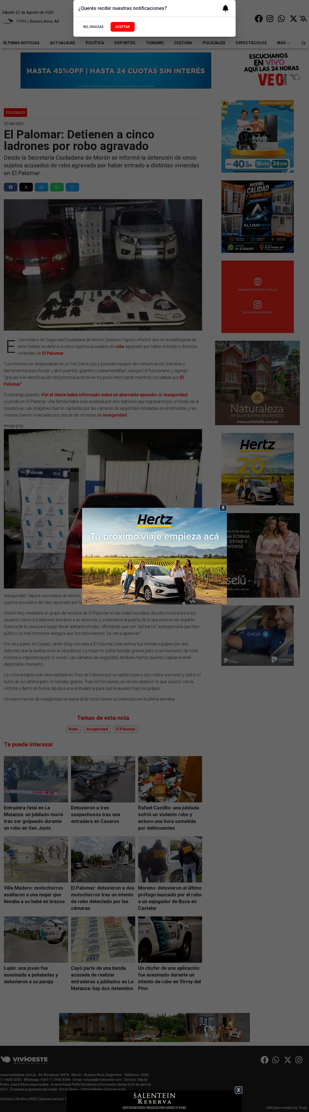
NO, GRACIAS (93, 27)
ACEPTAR (122, 27)
